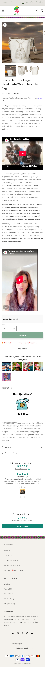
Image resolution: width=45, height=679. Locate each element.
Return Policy (9, 594)
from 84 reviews (21, 469)
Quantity (4, 324)
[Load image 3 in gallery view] (34, 71)
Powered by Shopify (26, 663)
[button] (2, 10)
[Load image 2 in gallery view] (22, 71)
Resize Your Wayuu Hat (12, 565)
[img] (22, 465)
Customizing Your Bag (11, 560)
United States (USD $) (21, 648)
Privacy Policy (9, 599)
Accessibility (8, 589)
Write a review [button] (22, 526)
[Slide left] (2, 71)
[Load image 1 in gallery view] (10, 71)
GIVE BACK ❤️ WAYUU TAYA (13, 570)
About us (7, 551)
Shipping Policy (9, 604)
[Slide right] (42, 71)
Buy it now (22, 348)
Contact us (8, 555)
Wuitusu (20, 663)
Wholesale (7, 584)
